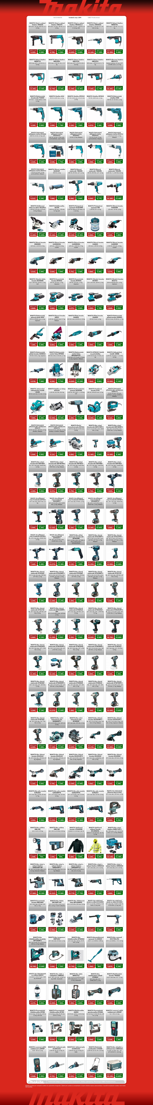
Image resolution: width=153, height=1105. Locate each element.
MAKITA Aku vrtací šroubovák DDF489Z (95, 462)
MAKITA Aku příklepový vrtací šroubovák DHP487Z (115, 499)
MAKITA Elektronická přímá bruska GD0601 (114, 316)
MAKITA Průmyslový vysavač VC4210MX (76, 206)
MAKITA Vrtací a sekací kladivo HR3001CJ (76, 24)
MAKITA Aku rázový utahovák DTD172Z (114, 572)
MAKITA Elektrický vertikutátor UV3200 (95, 1048)
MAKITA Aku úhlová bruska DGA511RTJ (115, 718)
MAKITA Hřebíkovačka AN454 (76, 1011)
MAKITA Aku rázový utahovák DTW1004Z (76, 645)
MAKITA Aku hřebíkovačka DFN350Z (76, 938)
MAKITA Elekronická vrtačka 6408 (114, 97)
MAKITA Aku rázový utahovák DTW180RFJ (95, 645)
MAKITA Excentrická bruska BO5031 (57, 280)
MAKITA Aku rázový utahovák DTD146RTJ (95, 536)
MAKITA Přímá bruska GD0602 (95, 316)
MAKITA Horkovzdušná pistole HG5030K (76, 389)
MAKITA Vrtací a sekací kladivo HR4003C (95, 24)
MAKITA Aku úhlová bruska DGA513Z (57, 755)
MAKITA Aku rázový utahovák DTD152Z (37, 572)
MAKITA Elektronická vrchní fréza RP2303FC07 (76, 353)
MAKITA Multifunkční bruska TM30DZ (114, 974)
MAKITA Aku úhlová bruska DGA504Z (95, 755)
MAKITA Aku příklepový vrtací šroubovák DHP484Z (76, 499)
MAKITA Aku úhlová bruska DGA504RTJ (95, 718)
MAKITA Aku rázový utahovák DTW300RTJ (57, 682)
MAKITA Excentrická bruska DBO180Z (37, 901)
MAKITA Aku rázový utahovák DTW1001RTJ (114, 609)
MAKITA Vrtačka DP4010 (95, 96)
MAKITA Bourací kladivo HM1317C (114, 60)
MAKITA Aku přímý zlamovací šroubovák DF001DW (76, 536)
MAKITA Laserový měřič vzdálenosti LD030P (114, 1011)
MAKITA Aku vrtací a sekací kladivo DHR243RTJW (37, 865)
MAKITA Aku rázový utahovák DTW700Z (37, 718)
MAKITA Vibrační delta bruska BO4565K (37, 280)
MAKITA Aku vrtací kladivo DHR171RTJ (115, 828)
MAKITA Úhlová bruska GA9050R (114, 243)
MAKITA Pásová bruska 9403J (57, 316)
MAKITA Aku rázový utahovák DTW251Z (76, 609)
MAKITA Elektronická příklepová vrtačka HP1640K (37, 133)
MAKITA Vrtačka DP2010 (76, 96)
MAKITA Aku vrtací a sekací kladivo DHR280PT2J (76, 865)
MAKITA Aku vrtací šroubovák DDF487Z (76, 462)
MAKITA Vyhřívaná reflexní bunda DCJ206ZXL (95, 829)
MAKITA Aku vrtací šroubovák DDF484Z (37, 462)
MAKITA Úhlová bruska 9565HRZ (37, 243)
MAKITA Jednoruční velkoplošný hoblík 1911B (37, 390)
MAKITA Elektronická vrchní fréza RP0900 (56, 353)
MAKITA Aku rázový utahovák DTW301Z (95, 682)
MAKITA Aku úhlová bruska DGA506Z (115, 755)
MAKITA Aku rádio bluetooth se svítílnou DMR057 (37, 974)
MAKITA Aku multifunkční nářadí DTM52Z (95, 975)
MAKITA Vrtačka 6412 (56, 96)
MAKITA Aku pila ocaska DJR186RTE (56, 792)
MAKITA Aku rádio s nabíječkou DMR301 (57, 974)
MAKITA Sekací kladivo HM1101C (95, 60)
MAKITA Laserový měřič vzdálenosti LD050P (37, 1048)
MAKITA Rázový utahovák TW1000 (114, 170)
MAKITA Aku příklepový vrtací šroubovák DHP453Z (38, 499)
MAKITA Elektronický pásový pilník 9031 (37, 316)
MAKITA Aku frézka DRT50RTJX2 (56, 901)
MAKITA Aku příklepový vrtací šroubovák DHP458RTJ (57, 500)
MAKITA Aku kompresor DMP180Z (57, 938)
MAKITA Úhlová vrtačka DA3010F (57, 170)
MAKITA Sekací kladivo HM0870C (114, 24)
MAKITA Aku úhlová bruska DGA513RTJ (76, 755)
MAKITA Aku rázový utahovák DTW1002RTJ (57, 645)
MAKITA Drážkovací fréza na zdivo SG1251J (37, 206)
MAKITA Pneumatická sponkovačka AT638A (95, 1011)
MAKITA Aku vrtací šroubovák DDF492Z (114, 462)
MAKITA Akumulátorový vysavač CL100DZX (95, 938)
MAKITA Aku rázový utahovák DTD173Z (37, 609)
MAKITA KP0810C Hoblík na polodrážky (95, 353)
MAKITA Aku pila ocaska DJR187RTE (76, 792)
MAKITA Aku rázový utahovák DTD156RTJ (95, 572)
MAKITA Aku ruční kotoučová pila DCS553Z (76, 719)
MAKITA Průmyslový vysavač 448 (95, 206)
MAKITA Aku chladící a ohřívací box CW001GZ (114, 1048)
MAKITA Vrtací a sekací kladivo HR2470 (57, 24)
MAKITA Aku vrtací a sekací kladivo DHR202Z (114, 865)
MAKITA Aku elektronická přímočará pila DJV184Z (114, 791)
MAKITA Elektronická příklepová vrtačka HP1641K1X (56, 134)
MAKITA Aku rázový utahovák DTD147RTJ (114, 536)
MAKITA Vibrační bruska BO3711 (114, 280)
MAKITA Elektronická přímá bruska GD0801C (37, 353)
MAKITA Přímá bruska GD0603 (76, 316)
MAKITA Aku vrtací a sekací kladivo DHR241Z (95, 865)
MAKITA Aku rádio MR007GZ (76, 974)
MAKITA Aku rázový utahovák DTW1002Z (37, 645)
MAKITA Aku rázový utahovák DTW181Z (114, 645)
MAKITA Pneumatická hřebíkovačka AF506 (37, 1011)
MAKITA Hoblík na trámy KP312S (56, 389)
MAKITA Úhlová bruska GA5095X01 (76, 243)
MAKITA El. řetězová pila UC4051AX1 (76, 1048)
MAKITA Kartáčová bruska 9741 (95, 389)
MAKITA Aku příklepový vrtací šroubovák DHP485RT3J (95, 500)
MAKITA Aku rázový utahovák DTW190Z (37, 682)
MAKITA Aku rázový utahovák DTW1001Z (95, 609)
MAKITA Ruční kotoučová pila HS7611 (76, 426)
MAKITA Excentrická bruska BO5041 (76, 280)
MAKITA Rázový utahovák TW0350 (95, 170)
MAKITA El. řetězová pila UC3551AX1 (56, 1048)
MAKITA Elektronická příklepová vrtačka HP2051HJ (95, 134)
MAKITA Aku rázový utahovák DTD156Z (76, 572)
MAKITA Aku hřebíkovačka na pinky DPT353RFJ (37, 938)
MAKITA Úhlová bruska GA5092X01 (57, 243)
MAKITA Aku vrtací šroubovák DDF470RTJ (95, 426)
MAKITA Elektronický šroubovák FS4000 (37, 97)
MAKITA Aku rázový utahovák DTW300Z (76, 682)
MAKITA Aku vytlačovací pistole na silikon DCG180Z (115, 901)
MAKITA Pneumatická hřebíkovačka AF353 (56, 1011)
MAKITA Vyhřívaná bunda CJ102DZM (76, 828)
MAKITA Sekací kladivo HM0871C (37, 60)
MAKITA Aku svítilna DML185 (37, 828)
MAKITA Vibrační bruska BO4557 (95, 280)
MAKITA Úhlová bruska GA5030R (114, 206)
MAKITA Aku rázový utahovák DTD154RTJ (57, 572)
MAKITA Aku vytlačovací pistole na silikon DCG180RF (95, 901)
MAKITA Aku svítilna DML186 (57, 828)
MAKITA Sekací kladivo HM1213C (76, 60)
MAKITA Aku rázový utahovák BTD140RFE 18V (57, 609)
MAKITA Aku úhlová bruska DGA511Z (38, 755)
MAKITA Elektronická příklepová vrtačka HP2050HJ (76, 134)
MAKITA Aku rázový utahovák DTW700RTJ (114, 682)
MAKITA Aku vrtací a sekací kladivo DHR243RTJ (57, 865)
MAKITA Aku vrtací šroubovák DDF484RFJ (114, 426)
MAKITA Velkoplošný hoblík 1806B (114, 353)
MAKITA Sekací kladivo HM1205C (57, 60)
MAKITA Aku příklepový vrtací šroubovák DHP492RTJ (57, 536)
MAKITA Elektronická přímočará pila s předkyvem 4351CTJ (37, 427)
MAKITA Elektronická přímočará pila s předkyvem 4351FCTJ (57, 427)
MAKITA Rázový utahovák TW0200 (76, 170)
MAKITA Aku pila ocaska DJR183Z (37, 792)
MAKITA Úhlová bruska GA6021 (95, 243)
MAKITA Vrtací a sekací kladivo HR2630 (37, 24)
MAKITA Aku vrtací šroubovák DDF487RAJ (57, 462)
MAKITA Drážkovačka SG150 (56, 206)
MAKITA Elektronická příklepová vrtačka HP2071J (37, 170)
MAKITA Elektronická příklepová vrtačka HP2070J (114, 133)
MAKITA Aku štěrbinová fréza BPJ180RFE (76, 901)
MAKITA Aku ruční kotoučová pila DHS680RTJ (56, 719)
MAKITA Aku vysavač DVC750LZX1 (114, 938)
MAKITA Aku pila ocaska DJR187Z (95, 792)
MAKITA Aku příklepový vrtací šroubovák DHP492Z (38, 535)
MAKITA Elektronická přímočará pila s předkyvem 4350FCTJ (114, 390)
